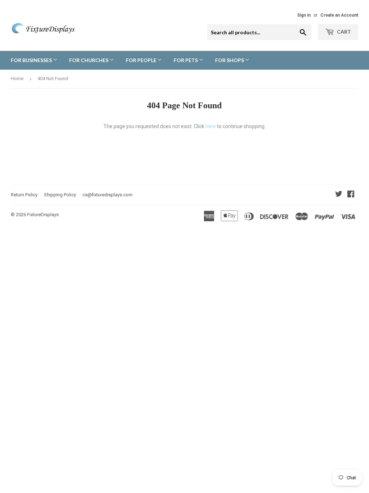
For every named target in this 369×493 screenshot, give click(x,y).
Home (17, 78)
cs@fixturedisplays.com (108, 194)
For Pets (186, 60)
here (210, 126)
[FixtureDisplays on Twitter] (338, 195)
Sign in (304, 15)
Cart (343, 32)
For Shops (230, 60)
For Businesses (32, 60)
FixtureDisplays (43, 214)
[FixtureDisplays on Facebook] (351, 195)
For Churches (89, 60)
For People (141, 60)
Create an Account (339, 15)
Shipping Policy (60, 194)
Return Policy (24, 194)
